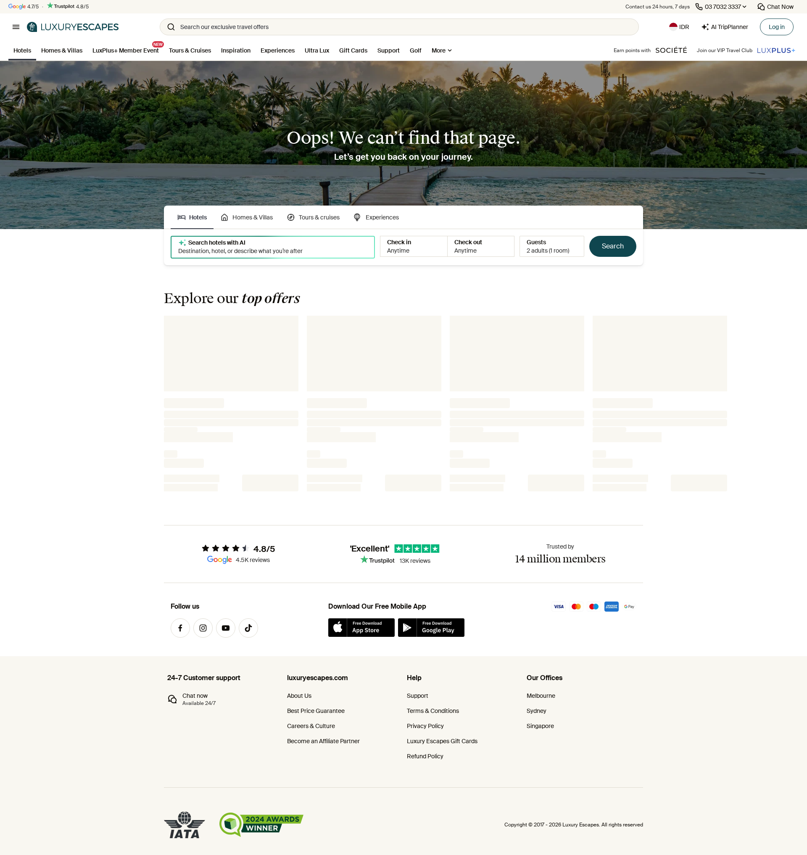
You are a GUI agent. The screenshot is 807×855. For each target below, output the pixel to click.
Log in (777, 27)
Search (613, 246)
